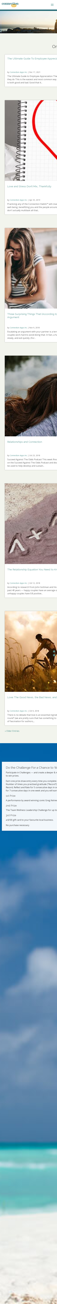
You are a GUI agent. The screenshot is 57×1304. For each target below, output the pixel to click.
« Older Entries (12, 731)
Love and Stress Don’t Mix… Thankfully (29, 186)
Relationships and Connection (24, 441)
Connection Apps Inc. (18, 72)
